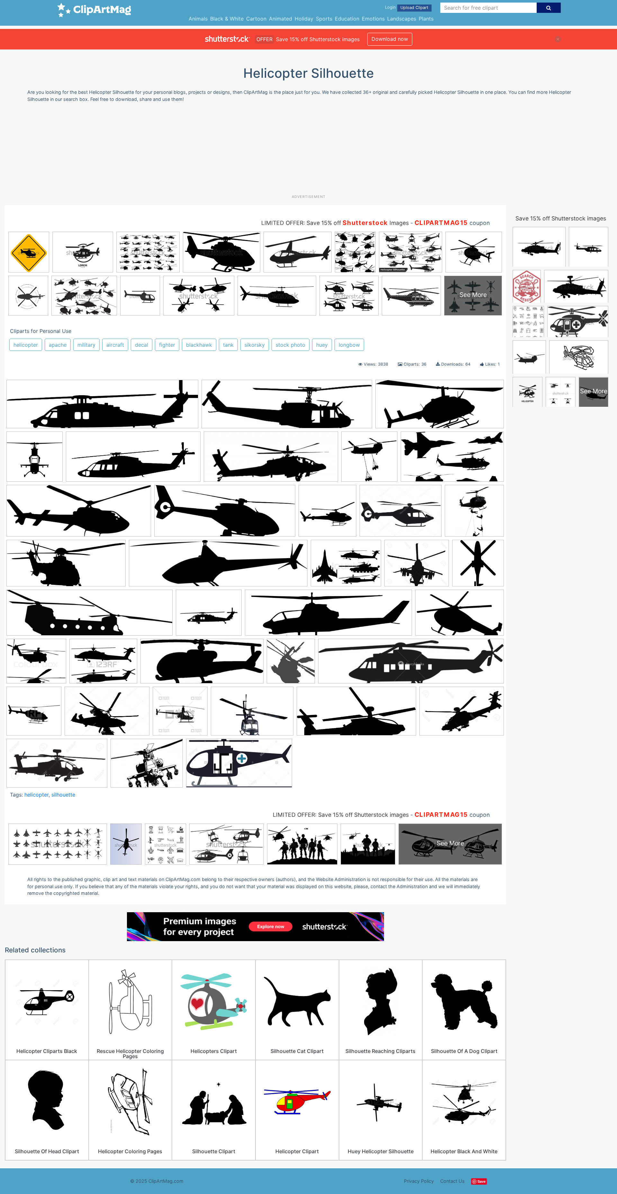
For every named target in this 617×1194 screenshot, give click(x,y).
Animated (280, 18)
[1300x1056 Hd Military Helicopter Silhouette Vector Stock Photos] (417, 566)
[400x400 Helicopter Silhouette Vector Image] (180, 714)
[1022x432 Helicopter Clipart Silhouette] (440, 407)
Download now (389, 39)
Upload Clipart (414, 7)
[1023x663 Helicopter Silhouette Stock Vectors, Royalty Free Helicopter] (107, 714)
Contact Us (452, 1181)
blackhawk (199, 345)
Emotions (373, 18)
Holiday (304, 18)
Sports (324, 18)
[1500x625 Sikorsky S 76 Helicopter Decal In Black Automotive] (133, 460)
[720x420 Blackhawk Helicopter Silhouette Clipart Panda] (460, 615)
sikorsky (255, 345)
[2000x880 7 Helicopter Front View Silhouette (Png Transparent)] (66, 566)
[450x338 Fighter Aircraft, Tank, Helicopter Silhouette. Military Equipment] (103, 664)
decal (141, 345)
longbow (349, 345)
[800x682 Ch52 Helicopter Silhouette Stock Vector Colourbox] (36, 664)
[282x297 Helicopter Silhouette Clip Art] (291, 664)
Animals (198, 18)
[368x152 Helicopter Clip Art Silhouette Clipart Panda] (202, 664)
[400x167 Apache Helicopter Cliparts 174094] (271, 460)
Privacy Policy (419, 1181)
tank (228, 345)
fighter (167, 345)
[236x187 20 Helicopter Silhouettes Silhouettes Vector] (208, 616)
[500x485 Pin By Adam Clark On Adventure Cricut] (474, 513)
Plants (426, 18)
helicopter (25, 345)
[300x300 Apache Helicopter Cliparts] (369, 459)
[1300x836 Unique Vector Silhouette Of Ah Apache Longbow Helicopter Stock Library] (462, 714)
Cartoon (256, 18)
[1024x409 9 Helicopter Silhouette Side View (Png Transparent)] (79, 514)
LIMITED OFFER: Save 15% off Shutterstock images (341, 814)
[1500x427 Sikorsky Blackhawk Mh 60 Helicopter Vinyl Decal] (102, 407)
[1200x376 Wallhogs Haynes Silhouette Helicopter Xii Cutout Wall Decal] (89, 616)
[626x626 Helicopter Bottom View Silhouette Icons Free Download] (478, 565)
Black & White (227, 18)
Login (390, 7)
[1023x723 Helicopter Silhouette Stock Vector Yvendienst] (400, 514)
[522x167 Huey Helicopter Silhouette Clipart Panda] (287, 407)
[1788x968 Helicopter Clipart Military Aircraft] (452, 459)
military (86, 345)
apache (58, 345)
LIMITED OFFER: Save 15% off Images (335, 222)
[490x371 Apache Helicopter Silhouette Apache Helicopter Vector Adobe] (147, 766)
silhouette (63, 794)
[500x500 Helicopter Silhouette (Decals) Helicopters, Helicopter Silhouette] (34, 459)
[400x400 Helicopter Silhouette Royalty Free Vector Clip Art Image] (34, 714)
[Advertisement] (308, 151)
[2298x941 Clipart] (225, 514)
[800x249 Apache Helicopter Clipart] (328, 616)
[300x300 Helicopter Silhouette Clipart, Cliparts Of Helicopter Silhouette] (327, 513)
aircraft (115, 345)
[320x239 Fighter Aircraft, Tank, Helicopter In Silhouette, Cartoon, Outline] (346, 566)
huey (322, 345)
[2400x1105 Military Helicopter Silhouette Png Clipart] (356, 714)
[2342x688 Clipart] (218, 566)
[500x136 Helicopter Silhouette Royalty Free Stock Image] (411, 664)
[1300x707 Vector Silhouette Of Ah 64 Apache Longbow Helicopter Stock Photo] (57, 766)
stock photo (290, 345)
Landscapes (401, 18)
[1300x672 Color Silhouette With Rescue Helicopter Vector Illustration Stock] (239, 766)
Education (347, 18)
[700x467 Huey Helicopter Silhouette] (252, 714)
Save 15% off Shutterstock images (560, 218)
